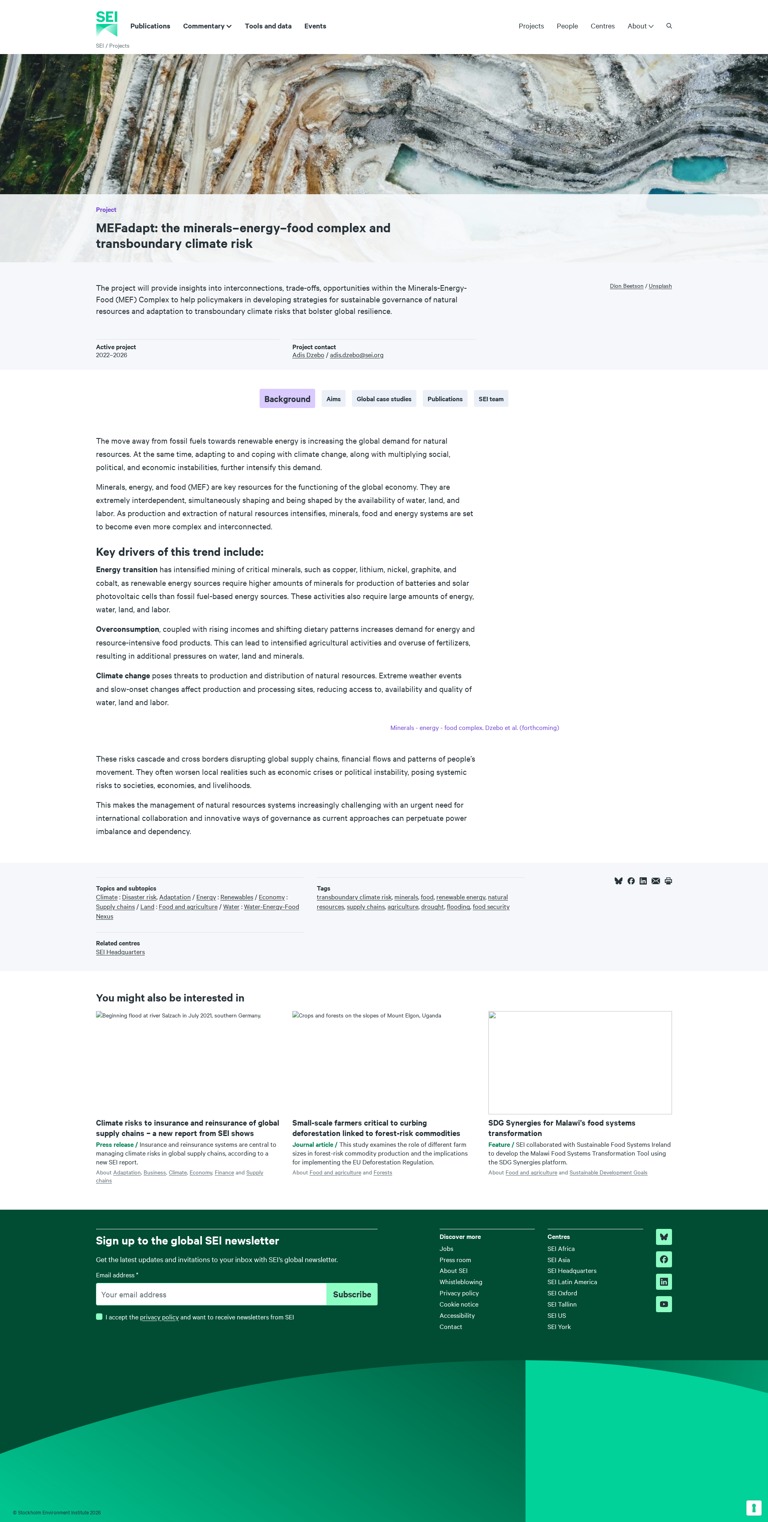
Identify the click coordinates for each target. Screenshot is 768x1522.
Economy (201, 1172)
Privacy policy (459, 1292)
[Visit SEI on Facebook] (664, 1259)
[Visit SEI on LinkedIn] (664, 1282)
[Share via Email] (656, 881)
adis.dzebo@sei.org (357, 354)
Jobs (446, 1248)
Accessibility (457, 1315)
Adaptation (127, 1172)
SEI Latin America (572, 1281)
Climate (178, 1172)
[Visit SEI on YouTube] (664, 1304)
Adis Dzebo (308, 354)
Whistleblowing (461, 1281)
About (637, 26)
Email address (117, 1274)
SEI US (557, 1315)
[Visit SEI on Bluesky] (664, 1237)
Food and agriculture (335, 1172)
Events (315, 25)
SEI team (491, 398)
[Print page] (668, 881)
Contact (451, 1326)
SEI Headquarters (572, 1270)
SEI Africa (561, 1248)
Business (155, 1172)
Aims (333, 398)
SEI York (559, 1326)
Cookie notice (459, 1303)
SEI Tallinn (562, 1303)
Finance (224, 1172)
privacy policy (159, 1316)
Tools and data (268, 25)
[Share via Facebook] (631, 881)
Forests (383, 1172)
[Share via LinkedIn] (643, 881)
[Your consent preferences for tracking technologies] (754, 1508)
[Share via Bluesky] (618, 881)
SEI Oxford (562, 1292)
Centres (603, 25)
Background (287, 398)
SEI (100, 45)
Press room (455, 1259)
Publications (150, 25)
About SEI (454, 1270)
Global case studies (384, 398)
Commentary (204, 26)
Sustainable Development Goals (609, 1172)
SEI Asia (559, 1259)
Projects (531, 25)
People (567, 25)
